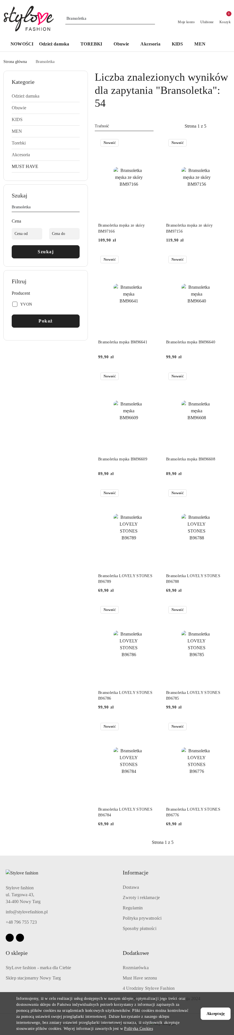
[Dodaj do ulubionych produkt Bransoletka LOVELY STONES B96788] (220, 493)
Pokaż (46, 320)
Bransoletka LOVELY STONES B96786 (125, 695)
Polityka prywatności (142, 918)
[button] (57, 44)
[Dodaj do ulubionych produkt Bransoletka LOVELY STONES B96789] (152, 493)
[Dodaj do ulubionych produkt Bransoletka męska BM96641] (152, 260)
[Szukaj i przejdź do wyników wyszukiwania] (151, 18)
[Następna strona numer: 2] (227, 126)
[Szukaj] (77, 208)
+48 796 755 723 (21, 922)
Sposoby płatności (139, 928)
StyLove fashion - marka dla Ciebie (38, 967)
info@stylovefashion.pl (27, 911)
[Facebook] (10, 938)
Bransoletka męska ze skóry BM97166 (121, 228)
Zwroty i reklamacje (141, 897)
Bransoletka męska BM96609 (122, 459)
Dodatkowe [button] (136, 953)
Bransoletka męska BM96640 (190, 342)
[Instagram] (20, 938)
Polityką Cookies (138, 1028)
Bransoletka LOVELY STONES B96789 (125, 579)
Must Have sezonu (140, 977)
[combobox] (124, 126)
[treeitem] (46, 96)
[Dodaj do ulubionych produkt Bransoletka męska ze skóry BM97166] (152, 143)
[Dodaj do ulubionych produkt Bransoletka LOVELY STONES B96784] (152, 727)
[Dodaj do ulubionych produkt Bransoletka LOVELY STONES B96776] (220, 727)
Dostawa (131, 887)
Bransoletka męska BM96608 (190, 459)
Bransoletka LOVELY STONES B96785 (193, 695)
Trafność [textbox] (102, 126)
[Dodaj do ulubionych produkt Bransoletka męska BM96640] (220, 260)
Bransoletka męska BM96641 (122, 342)
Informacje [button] (135, 872)
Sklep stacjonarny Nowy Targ (33, 977)
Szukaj (46, 251)
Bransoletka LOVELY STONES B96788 (193, 579)
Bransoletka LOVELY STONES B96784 (125, 812)
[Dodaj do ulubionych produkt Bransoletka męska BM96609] (152, 377)
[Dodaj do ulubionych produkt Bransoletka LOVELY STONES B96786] (152, 610)
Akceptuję (216, 1014)
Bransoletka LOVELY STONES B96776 (193, 812)
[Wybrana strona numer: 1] (195, 126)
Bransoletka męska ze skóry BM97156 (189, 228)
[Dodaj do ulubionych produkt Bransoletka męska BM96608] (220, 377)
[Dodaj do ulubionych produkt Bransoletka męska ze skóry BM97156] (220, 143)
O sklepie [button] (17, 953)
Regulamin (133, 907)
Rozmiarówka (136, 967)
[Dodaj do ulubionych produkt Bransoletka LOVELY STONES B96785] (220, 610)
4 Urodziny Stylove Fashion (149, 988)
